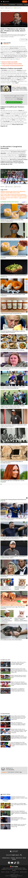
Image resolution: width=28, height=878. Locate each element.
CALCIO (4, 10)
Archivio (14, 859)
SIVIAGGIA (15, 869)
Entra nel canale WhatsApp (15, 102)
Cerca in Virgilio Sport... (13, 855)
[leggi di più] (26, 43)
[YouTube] (12, 863)
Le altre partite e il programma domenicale (12, 65)
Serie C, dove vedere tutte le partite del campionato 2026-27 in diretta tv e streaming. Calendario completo (14, 195)
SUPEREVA (14, 870)
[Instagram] (18, 863)
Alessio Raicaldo (7, 42)
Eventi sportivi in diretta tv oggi (15, 772)
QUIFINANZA (20, 869)
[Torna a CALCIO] (1, 4)
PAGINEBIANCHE (4, 869)
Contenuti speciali (6, 857)
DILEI (12, 869)
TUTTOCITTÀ (9, 869)
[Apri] (1, 1)
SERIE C (8, 10)
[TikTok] (15, 863)
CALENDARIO (12, 4)
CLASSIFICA (20, 4)
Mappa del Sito (19, 857)
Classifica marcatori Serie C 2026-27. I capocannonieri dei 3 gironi (14, 198)
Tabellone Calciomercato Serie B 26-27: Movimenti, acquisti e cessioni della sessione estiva (13, 192)
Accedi (24, 1)
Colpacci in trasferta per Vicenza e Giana (12, 63)
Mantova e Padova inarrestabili (9, 62)
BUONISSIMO (24, 869)
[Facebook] (9, 863)
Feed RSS (24, 857)
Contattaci (13, 857)
